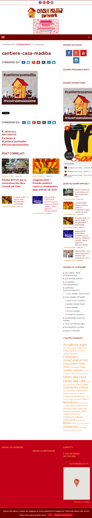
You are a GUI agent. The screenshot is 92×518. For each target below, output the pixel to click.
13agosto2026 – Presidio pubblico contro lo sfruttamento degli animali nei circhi (45, 184)
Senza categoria (72, 331)
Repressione (80, 420)
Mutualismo (70, 402)
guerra (65, 390)
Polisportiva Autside (74, 327)
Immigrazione (73, 393)
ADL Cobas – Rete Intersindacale (71, 274)
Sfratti (86, 424)
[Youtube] (48, 2)
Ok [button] (50, 515)
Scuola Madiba (73, 311)
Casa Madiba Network (23, 45)
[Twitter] (28, 62)
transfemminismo (69, 430)
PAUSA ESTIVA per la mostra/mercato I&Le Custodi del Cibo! (14, 183)
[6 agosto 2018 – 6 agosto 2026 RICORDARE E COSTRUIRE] (7, 200)
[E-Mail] (53, 62)
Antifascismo (82, 348)
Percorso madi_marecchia (75, 408)
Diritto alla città (74, 381)
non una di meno (73, 405)
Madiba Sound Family (75, 304)
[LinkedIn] (49, 62)
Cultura (81, 374)
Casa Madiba (74, 367)
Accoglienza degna (75, 344)
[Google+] (44, 2)
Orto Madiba (72, 308)
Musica (86, 399)
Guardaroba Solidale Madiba (74, 319)
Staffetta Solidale (75, 314)
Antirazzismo (68, 351)
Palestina (84, 406)
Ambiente (74, 348)
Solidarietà (70, 427)
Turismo (79, 430)
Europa (72, 384)
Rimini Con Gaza (78, 424)
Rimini (67, 423)
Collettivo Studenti (75, 301)
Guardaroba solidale (75, 387)
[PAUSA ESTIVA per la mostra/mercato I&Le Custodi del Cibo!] (15, 166)
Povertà (77, 414)
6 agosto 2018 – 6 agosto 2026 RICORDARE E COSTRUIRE (21, 200)
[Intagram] (52, 2)
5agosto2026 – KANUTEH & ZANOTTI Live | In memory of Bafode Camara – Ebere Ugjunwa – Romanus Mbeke (51, 204)
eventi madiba (82, 384)
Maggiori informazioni (63, 515)
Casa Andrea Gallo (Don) (8, 206)
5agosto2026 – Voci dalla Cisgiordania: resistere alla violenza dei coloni (82, 254)
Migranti (79, 399)
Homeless (71, 391)
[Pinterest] (38, 62)
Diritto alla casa (74, 377)
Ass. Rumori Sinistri (73, 279)
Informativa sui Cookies (82, 502)
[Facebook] (40, 2)
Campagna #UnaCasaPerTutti (71, 289)
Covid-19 (74, 373)
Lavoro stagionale (70, 399)
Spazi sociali (82, 427)
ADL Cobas (67, 348)
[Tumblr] (43, 62)
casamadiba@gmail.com (79, 464)
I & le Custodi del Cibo (75, 324)
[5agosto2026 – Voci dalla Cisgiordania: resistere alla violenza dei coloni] (68, 253)
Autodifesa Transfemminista (70, 283)
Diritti (86, 373)
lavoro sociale (85, 396)
